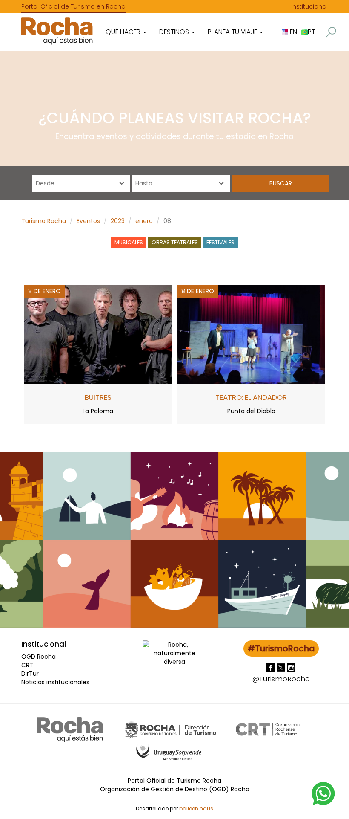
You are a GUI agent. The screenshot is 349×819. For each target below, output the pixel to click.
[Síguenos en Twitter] (282, 667)
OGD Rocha (38, 656)
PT (311, 31)
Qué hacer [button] (124, 31)
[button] (331, 32)
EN (292, 31)
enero (144, 221)
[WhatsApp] (323, 793)
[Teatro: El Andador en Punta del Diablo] (251, 334)
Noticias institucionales (55, 682)
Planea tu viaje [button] (233, 31)
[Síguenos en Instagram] (291, 667)
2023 (118, 221)
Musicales (128, 242)
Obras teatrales (175, 242)
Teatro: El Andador (251, 397)
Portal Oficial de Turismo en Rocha (73, 6)
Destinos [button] (175, 31)
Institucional (309, 6)
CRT (27, 665)
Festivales (220, 242)
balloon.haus (196, 808)
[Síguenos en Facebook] (271, 667)
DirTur (30, 673)
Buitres (98, 397)
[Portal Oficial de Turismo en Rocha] (57, 31)
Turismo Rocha (43, 221)
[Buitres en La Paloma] (98, 334)
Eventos (88, 221)
